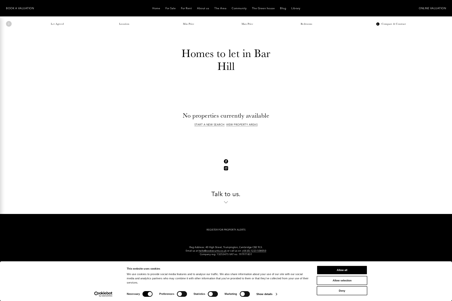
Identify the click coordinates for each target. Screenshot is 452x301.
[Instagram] (226, 168)
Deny (342, 290)
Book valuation (20, 8)
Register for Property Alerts (226, 229)
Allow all (342, 270)
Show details (264, 294)
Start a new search (209, 124)
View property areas (242, 124)
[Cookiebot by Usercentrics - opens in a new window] (103, 294)
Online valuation (432, 8)
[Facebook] (226, 161)
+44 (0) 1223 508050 (254, 250)
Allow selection (342, 280)
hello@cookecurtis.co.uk (213, 250)
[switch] (182, 294)
